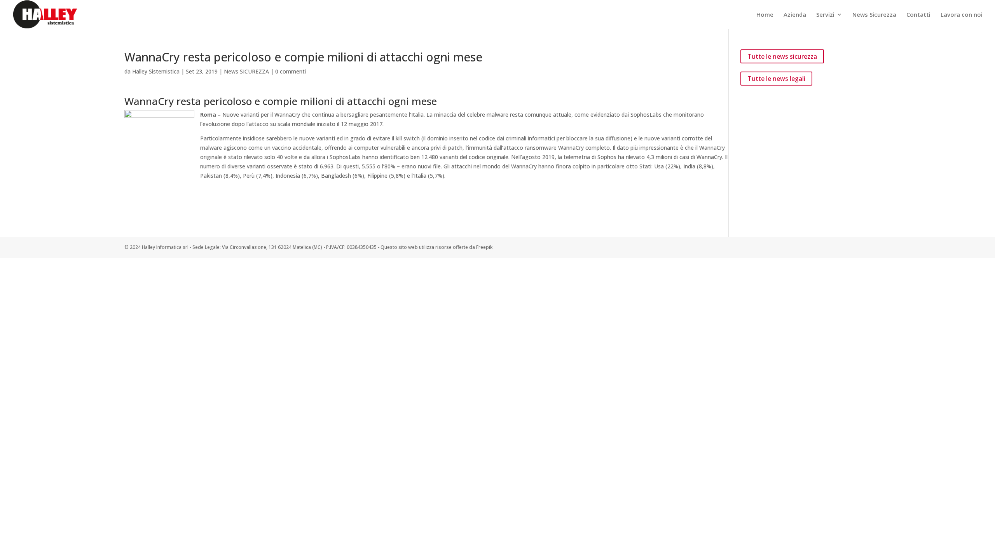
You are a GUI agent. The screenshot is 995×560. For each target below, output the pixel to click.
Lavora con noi (962, 15)
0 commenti (290, 71)
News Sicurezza (874, 15)
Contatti (918, 15)
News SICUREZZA (246, 71)
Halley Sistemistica (156, 71)
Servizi (825, 15)
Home (764, 15)
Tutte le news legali (776, 78)
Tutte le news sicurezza (782, 56)
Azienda (795, 15)
